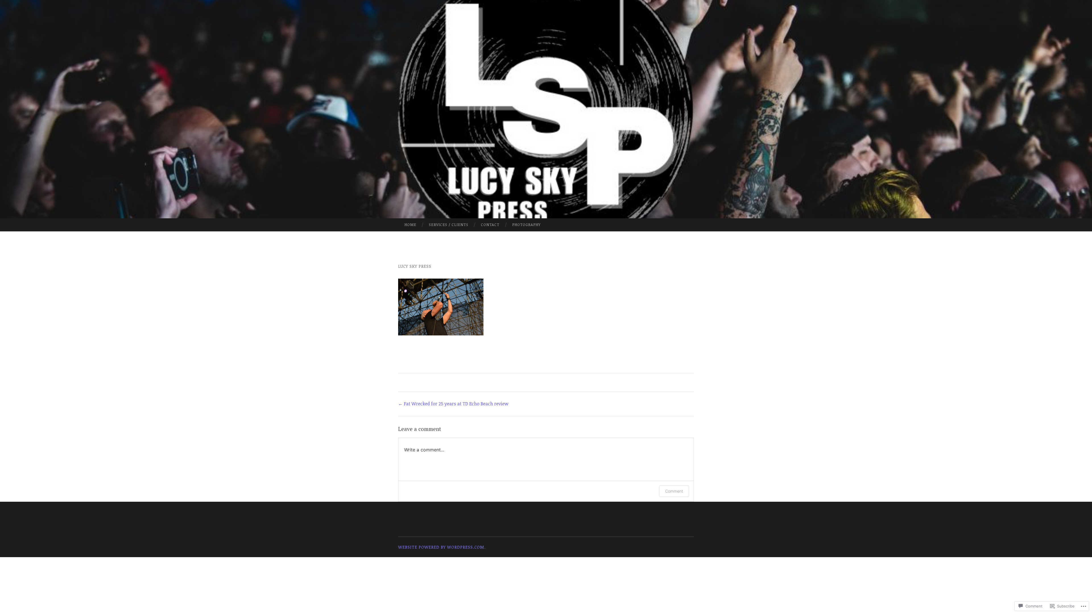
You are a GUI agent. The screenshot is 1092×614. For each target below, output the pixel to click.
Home (410, 224)
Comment (674, 491)
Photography (526, 224)
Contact (490, 224)
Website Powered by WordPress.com (441, 547)
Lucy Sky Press (414, 266)
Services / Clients (448, 224)
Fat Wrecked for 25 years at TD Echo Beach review (453, 404)
